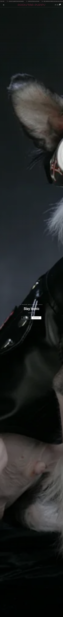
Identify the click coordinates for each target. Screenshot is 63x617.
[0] (59, 5)
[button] (26, 317)
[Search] (57, 5)
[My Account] (55, 5)
